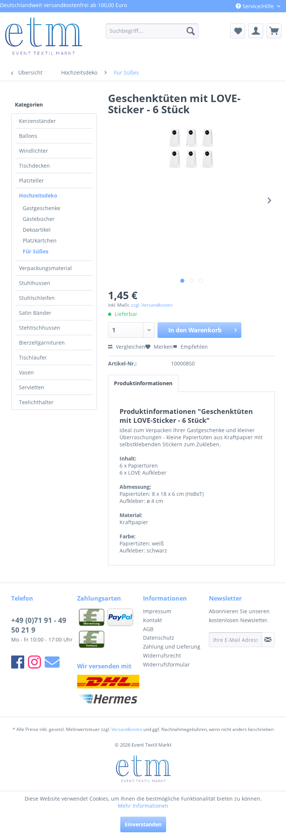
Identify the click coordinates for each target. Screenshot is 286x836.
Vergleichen (129, 346)
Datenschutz (158, 637)
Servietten (31, 387)
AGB (148, 629)
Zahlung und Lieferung (171, 646)
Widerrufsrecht (162, 655)
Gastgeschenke (41, 208)
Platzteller (31, 180)
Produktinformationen (143, 383)
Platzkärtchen (40, 240)
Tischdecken (34, 165)
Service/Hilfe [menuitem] (258, 6)
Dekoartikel (37, 229)
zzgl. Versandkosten (151, 305)
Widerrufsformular (166, 664)
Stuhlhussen (34, 282)
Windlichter (33, 150)
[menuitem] (152, 30)
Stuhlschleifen (37, 297)
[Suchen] (190, 30)
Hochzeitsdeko (38, 195)
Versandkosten (126, 729)
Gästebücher (39, 218)
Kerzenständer (37, 120)
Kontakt (152, 620)
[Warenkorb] (274, 30)
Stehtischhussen (39, 327)
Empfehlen (193, 346)
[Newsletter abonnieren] (267, 639)
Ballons (28, 135)
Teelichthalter (36, 402)
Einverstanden (143, 824)
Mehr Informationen (143, 805)
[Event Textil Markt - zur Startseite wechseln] (43, 38)
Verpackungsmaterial (45, 268)
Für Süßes (35, 251)
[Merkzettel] (237, 30)
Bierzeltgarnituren (42, 342)
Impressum (157, 611)
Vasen (26, 372)
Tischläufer (33, 357)
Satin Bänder (35, 312)
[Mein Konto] (255, 30)
